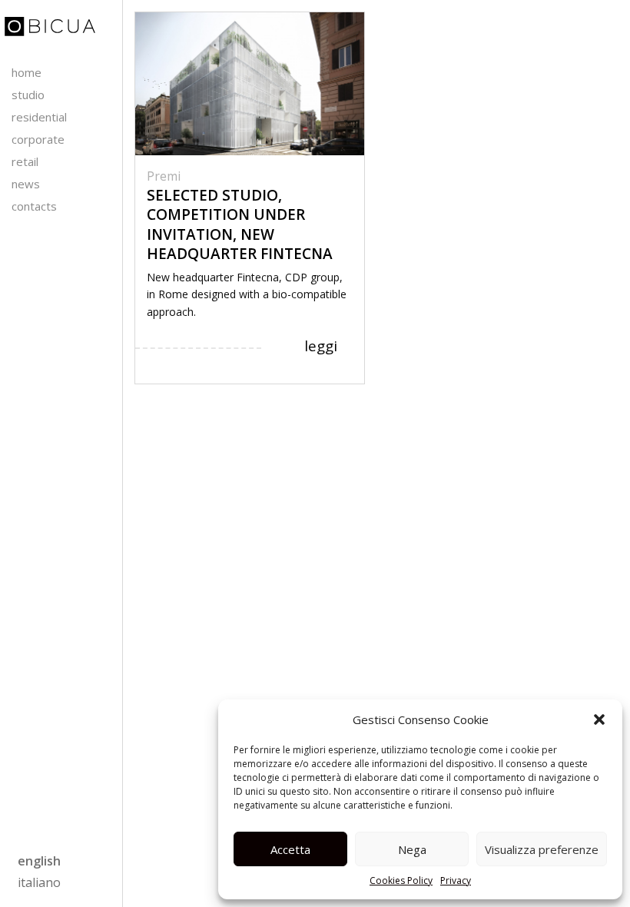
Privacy (455, 880)
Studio (28, 94)
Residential (39, 117)
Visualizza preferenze (541, 849)
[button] (599, 719)
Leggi (320, 346)
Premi (164, 176)
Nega (412, 849)
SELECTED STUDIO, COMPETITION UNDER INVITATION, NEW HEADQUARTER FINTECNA (240, 224)
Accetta (290, 849)
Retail (25, 161)
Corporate (38, 139)
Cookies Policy (401, 880)
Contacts (34, 206)
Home (26, 72)
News (26, 183)
